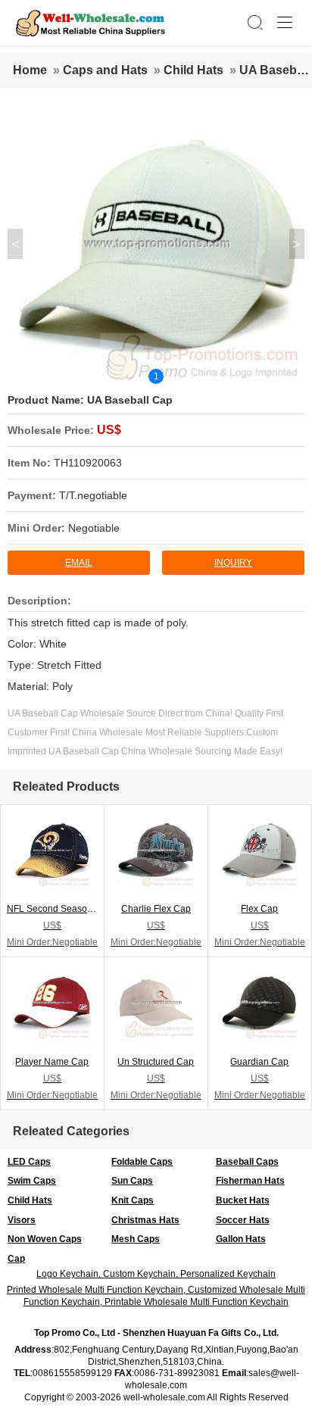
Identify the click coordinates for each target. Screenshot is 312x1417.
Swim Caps (32, 1180)
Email (78, 562)
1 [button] (156, 376)
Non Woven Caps (45, 1239)
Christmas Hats (145, 1220)
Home (30, 70)
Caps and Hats (105, 70)
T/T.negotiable (93, 495)
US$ (109, 429)
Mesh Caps (135, 1239)
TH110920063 (88, 463)
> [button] (296, 244)
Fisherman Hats (250, 1180)
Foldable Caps (142, 1161)
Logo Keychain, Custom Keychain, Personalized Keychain (156, 1274)
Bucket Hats (243, 1200)
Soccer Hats (243, 1220)
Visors (22, 1220)
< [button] (15, 244)
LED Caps (29, 1161)
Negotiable (94, 528)
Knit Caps (132, 1200)
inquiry (233, 562)
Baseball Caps (247, 1161)
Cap (16, 1258)
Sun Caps (132, 1180)
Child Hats (193, 70)
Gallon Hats (241, 1239)
